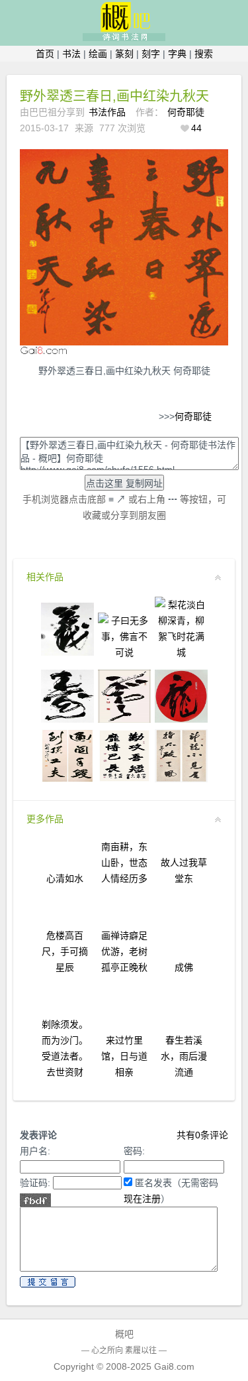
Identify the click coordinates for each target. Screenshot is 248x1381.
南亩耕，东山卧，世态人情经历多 (124, 862)
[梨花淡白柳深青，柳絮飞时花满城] (181, 652)
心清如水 (64, 878)
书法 (71, 53)
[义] (67, 652)
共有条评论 (202, 1135)
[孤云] (124, 719)
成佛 (184, 967)
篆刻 (124, 53)
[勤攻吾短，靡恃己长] (124, 779)
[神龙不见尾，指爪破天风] (181, 779)
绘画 (98, 53)
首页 (45, 53)
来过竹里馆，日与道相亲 (124, 1056)
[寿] (67, 719)
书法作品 (107, 112)
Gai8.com (174, 1366)
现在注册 (142, 1198)
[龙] (181, 719)
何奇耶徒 (185, 112)
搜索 (203, 53)
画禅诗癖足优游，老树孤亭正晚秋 (124, 951)
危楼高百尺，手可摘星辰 (65, 951)
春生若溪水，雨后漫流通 (184, 1056)
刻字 (151, 53)
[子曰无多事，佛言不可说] (124, 652)
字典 (177, 53)
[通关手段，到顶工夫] (67, 779)
